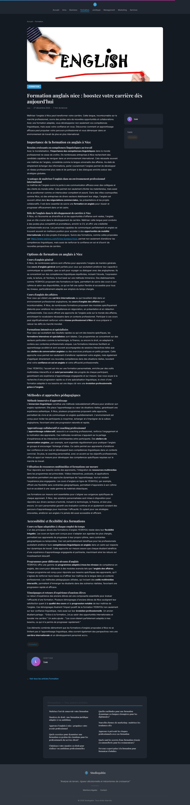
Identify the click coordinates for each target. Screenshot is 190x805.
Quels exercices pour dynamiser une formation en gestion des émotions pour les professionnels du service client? (68, 737)
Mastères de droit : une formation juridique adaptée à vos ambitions (68, 718)
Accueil (56, 10)
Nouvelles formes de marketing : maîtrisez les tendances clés (119, 724)
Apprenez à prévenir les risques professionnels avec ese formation (114, 732)
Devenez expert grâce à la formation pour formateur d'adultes (117, 749)
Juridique (96, 10)
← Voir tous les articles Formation (43, 678)
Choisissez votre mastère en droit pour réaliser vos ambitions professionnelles (67, 747)
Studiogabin (98, 772)
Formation (84, 10)
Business (73, 10)
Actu (64, 10)
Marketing (122, 10)
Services (133, 10)
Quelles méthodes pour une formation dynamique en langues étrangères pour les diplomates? (118, 714)
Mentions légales (90, 790)
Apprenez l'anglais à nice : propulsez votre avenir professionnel (68, 727)
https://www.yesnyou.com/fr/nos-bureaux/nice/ (54, 238)
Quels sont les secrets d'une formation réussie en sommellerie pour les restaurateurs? (119, 741)
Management (109, 10)
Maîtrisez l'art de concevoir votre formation (68, 711)
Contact (103, 790)
